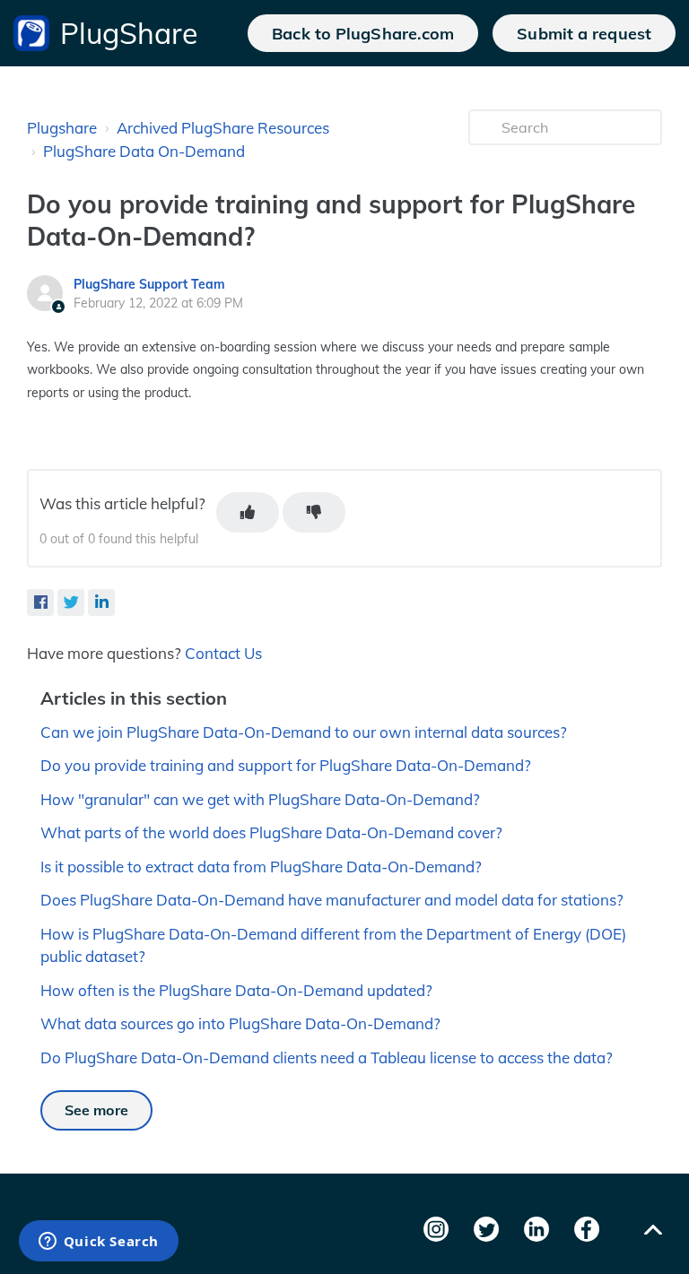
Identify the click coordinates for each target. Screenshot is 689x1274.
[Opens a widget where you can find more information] (98, 1242)
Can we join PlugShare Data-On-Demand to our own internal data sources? (303, 732)
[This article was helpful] (247, 512)
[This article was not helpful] (314, 512)
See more (96, 1110)
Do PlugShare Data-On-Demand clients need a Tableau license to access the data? (326, 1057)
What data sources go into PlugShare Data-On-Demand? (240, 1023)
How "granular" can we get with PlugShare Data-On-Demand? (260, 799)
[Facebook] (40, 602)
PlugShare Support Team (149, 284)
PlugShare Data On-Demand (144, 151)
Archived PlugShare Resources (223, 127)
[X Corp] (70, 602)
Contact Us (223, 653)
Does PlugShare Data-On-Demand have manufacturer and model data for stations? (332, 899)
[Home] (31, 33)
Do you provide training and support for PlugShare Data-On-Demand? (285, 765)
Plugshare (62, 127)
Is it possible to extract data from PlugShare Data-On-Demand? (261, 866)
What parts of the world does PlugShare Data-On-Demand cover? (271, 832)
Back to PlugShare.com (363, 33)
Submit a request (584, 33)
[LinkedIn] (101, 602)
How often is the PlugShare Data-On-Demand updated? (236, 990)
